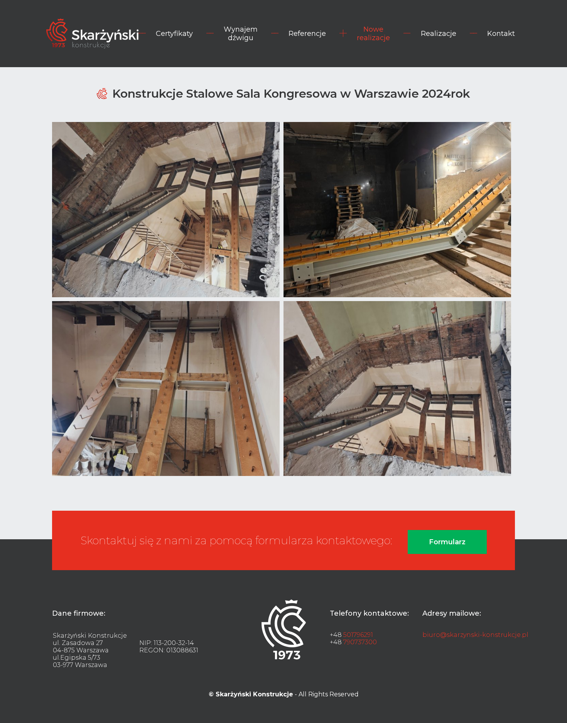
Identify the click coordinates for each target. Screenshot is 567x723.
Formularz (447, 542)
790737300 (360, 642)
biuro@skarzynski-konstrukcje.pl (475, 634)
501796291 (358, 634)
